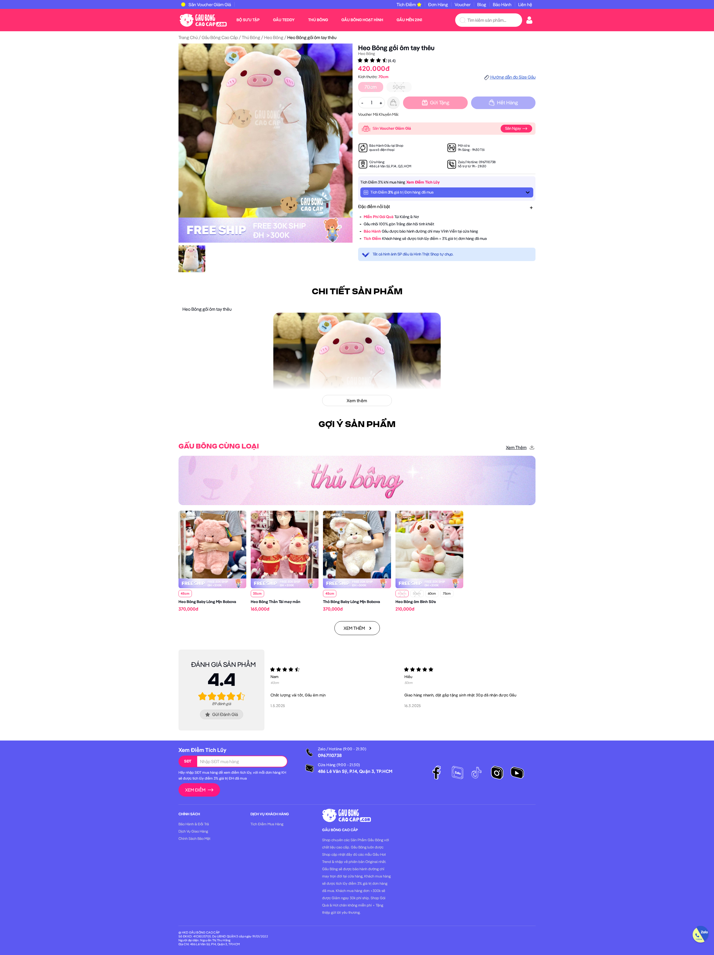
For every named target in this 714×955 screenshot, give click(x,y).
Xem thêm (516, 447)
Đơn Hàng (438, 4)
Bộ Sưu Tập (248, 19)
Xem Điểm (195, 790)
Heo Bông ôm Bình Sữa (415, 601)
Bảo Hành (502, 4)
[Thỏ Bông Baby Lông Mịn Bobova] (357, 544)
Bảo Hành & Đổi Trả (193, 824)
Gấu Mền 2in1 (409, 19)
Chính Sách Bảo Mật (194, 838)
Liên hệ (525, 4)
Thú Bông (318, 19)
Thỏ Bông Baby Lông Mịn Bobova (351, 601)
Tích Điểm (406, 4)
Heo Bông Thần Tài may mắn (275, 601)
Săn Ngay (513, 128)
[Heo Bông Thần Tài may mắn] (285, 544)
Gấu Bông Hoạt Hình (362, 19)
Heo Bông (273, 37)
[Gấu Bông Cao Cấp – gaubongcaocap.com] (203, 19)
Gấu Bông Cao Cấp (220, 37)
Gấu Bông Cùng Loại (218, 446)
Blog (481, 4)
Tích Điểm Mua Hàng (266, 824)
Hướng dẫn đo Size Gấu (512, 77)
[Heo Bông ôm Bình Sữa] (429, 544)
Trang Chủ (188, 37)
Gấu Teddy (284, 19)
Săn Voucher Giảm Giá (210, 4)
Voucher (463, 4)
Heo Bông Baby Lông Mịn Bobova (207, 601)
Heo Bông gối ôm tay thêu (396, 48)
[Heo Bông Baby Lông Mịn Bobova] (212, 544)
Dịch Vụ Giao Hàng (193, 831)
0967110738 (487, 162)
